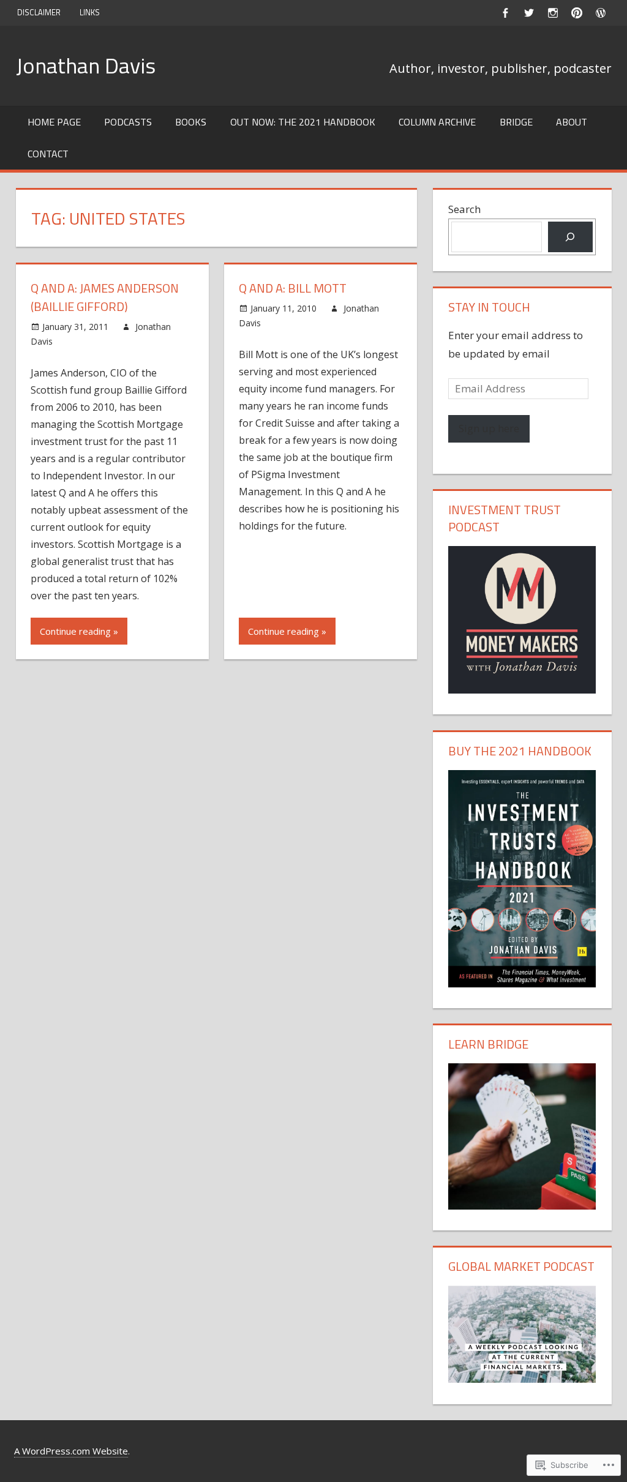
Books (190, 121)
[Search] (570, 237)
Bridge (516, 121)
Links (90, 12)
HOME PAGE (54, 121)
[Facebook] (505, 13)
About (571, 121)
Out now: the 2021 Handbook (302, 121)
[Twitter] (529, 13)
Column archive (437, 121)
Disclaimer (39, 12)
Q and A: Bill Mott (293, 288)
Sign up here (489, 428)
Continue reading (75, 631)
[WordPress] (601, 13)
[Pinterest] (577, 13)
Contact (48, 153)
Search (464, 209)
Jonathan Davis (86, 65)
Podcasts (128, 121)
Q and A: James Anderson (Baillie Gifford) (105, 297)
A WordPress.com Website (71, 1451)
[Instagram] (553, 13)
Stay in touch (489, 307)
